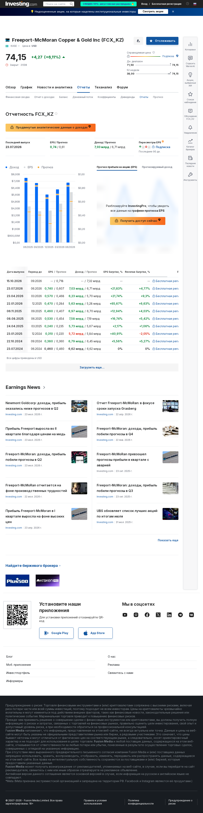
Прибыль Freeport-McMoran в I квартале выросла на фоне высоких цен (35, 516)
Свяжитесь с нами (120, 672)
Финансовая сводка (18, 97)
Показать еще (168, 540)
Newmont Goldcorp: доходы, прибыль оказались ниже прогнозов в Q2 (36, 405)
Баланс (63, 97)
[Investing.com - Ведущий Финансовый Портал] (21, 4)
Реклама (114, 664)
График (26, 87)
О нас (112, 656)
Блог (9, 656)
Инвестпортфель (18, 672)
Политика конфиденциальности (141, 802)
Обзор (11, 87)
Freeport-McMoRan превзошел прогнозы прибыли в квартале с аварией (123, 459)
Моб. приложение (18, 664)
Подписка (168, 56)
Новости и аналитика (54, 87)
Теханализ (103, 87)
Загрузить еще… (92, 367)
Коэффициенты (107, 97)
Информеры (14, 681)
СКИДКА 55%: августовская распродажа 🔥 (108, 4)
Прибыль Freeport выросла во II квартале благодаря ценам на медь (35, 431)
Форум (122, 87)
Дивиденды (128, 97)
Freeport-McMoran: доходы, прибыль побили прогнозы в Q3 (127, 488)
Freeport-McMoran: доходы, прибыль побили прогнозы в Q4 (127, 431)
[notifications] (187, 4)
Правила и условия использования (95, 802)
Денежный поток (83, 97)
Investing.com (14, 414)
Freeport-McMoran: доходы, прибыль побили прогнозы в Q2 (36, 457)
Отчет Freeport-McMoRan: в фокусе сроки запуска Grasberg (125, 405)
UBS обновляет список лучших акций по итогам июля (127, 513)
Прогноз (158, 97)
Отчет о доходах (44, 97)
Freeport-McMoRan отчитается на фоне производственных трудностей (36, 488)
